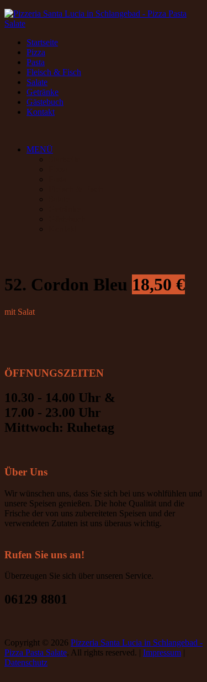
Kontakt (40, 112)
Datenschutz (25, 662)
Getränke (42, 92)
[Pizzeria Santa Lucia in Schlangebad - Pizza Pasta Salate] (103, 23)
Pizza (35, 52)
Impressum (162, 652)
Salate (36, 82)
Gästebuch (44, 102)
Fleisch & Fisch (53, 72)
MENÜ (39, 149)
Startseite (42, 42)
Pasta (35, 62)
